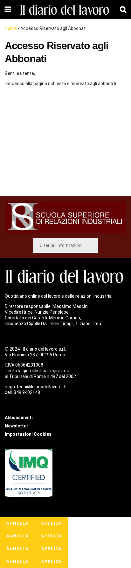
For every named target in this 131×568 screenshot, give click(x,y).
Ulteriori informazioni (61, 245)
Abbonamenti (43, 142)
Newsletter (16, 425)
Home (11, 28)
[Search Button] (123, 9)
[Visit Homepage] (65, 10)
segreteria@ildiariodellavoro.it (35, 386)
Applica (51, 523)
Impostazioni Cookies (28, 434)
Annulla (17, 523)
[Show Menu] (8, 9)
